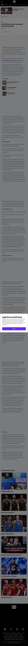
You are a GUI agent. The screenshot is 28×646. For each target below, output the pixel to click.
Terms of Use (19, 319)
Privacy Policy (20, 321)
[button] (14, 328)
